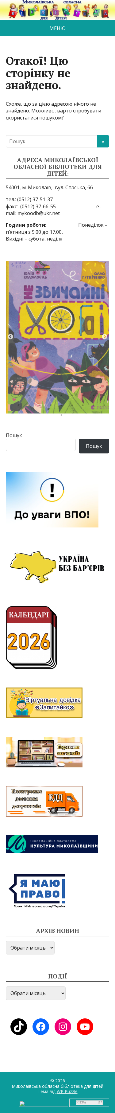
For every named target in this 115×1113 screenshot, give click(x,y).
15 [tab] (74, 407)
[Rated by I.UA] (43, 1103)
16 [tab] (84, 407)
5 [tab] (63, 397)
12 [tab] (41, 407)
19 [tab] (63, 416)
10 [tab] (20, 407)
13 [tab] (52, 407)
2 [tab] (31, 397)
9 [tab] (106, 397)
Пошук (14, 435)
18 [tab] (106, 407)
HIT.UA (81, 1102)
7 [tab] (84, 397)
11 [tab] (31, 407)
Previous (10, 337)
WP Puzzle (67, 1091)
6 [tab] (74, 397)
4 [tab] (52, 397)
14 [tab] (63, 407)
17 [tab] (95, 407)
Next (105, 337)
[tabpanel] (57, 337)
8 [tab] (95, 397)
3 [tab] (41, 397)
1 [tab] (20, 397)
